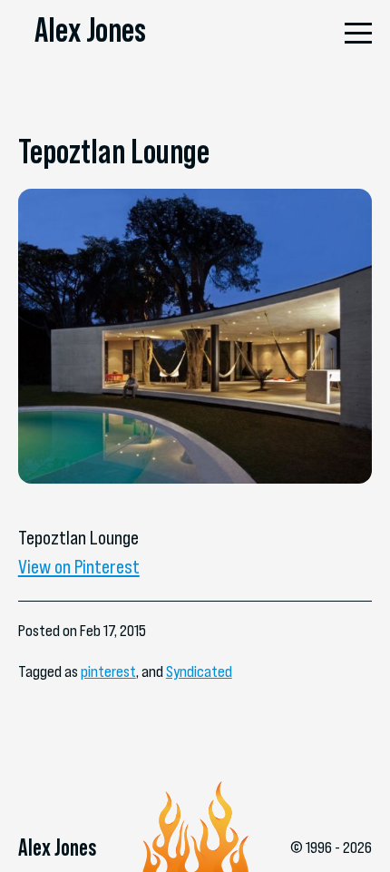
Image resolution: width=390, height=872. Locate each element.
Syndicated (199, 671)
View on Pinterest (79, 566)
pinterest (108, 671)
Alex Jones (90, 29)
